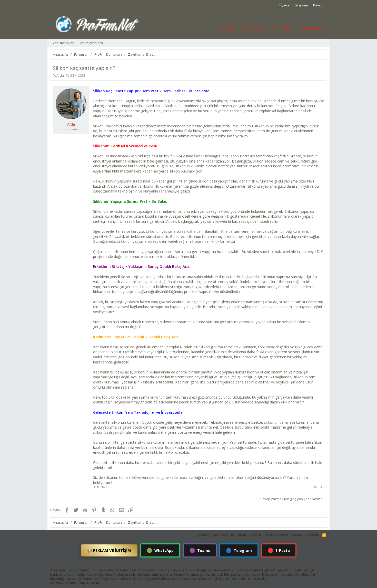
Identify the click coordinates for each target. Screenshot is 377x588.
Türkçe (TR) (225, 535)
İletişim (241, 535)
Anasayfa (226, 28)
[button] (293, 29)
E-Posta (279, 550)
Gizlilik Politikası (276, 535)
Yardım (296, 535)
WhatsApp (160, 550)
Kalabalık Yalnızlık (63, 583)
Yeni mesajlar (63, 42)
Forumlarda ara (91, 42)
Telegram (239, 550)
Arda (60, 75)
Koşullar (255, 535)
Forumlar (252, 28)
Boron (205, 535)
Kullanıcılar (311, 28)
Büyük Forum (89, 583)
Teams (200, 550)
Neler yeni (280, 28)
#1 (322, 487)
